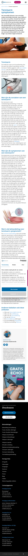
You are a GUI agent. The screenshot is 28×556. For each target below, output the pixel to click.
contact (21, 298)
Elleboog (13, 317)
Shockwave (8, 407)
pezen (15, 125)
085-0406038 (7, 518)
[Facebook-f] (23, 554)
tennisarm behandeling (9, 233)
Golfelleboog (14, 314)
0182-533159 (7, 495)
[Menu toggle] (26, 2)
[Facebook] (4, 345)
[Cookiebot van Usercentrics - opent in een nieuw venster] (20, 261)
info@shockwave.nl (7, 496)
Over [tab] (23, 264)
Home (2, 6)
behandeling (18, 320)
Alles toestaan (14, 289)
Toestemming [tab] (5, 264)
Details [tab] (14, 264)
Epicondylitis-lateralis (15, 312)
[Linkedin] (7, 345)
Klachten (6, 6)
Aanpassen (13, 294)
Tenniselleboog (15, 315)
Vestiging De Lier (6, 512)
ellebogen (17, 141)
